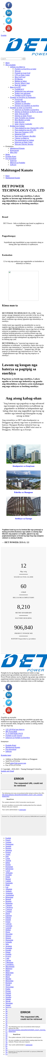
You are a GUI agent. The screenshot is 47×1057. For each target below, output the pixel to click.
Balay (7, 176)
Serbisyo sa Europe (23, 518)
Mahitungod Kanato (12, 178)
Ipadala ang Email (7, 771)
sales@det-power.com (18, 763)
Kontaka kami (6, 755)
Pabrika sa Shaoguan (23, 492)
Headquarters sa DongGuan (23, 466)
